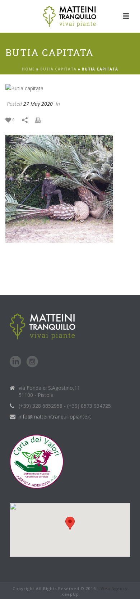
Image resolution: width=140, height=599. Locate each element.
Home (28, 69)
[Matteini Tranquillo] (70, 16)
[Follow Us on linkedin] (15, 362)
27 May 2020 (38, 103)
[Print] (41, 119)
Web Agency (114, 588)
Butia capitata (58, 69)
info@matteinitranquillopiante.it (55, 416)
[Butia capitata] (70, 87)
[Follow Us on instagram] (32, 362)
